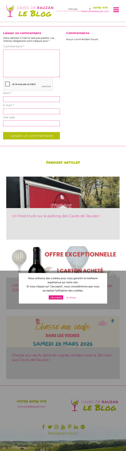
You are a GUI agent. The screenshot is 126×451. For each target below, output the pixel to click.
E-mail (8, 105)
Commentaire (13, 46)
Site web (9, 117)
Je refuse (71, 297)
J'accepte (56, 297)
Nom (7, 93)
